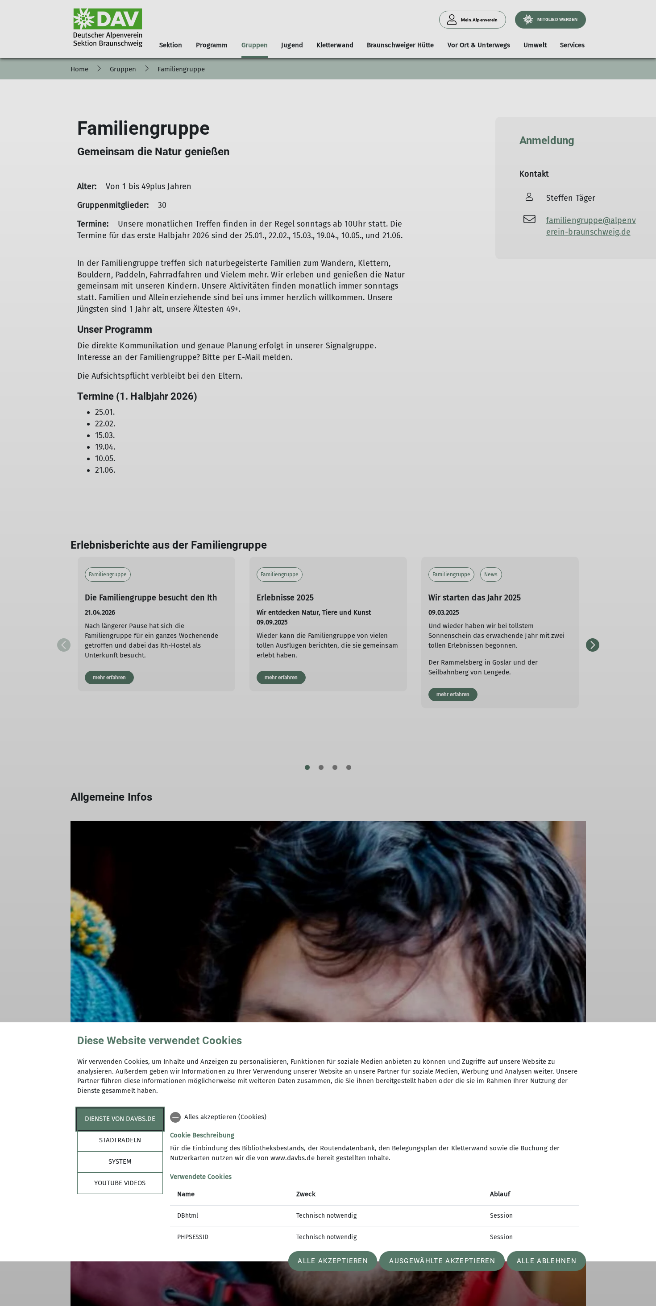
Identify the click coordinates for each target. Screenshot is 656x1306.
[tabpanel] (374, 1178)
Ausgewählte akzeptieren (442, 1261)
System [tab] (120, 1161)
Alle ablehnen (547, 1261)
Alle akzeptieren (333, 1261)
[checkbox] (374, 1117)
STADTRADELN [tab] (120, 1140)
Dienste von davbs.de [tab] (120, 1119)
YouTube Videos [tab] (119, 1183)
